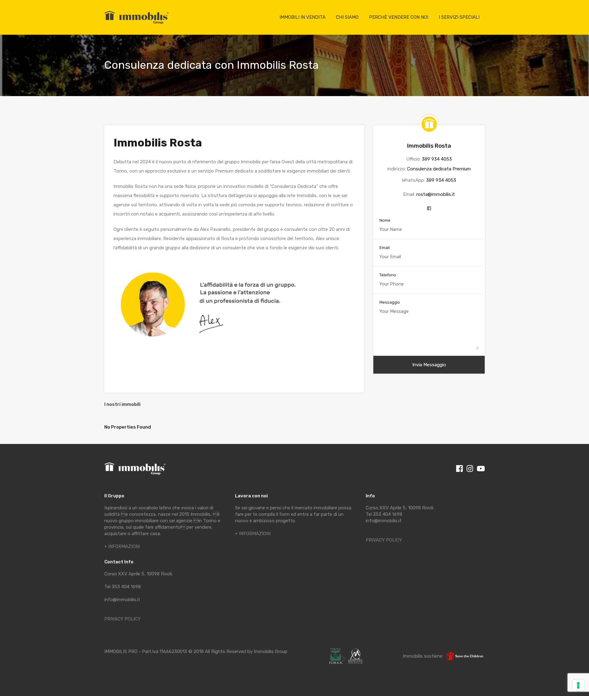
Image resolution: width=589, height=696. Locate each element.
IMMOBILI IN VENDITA (302, 17)
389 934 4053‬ (437, 159)
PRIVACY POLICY (122, 619)
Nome (385, 220)
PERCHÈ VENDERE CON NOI (398, 17)
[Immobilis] (136, 24)
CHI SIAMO (347, 17)
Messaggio (389, 302)
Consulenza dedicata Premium (439, 169)
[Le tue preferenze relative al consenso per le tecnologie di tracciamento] (578, 685)
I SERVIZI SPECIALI (459, 17)
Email (384, 247)
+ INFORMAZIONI (122, 546)
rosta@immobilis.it (435, 194)
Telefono (387, 275)
